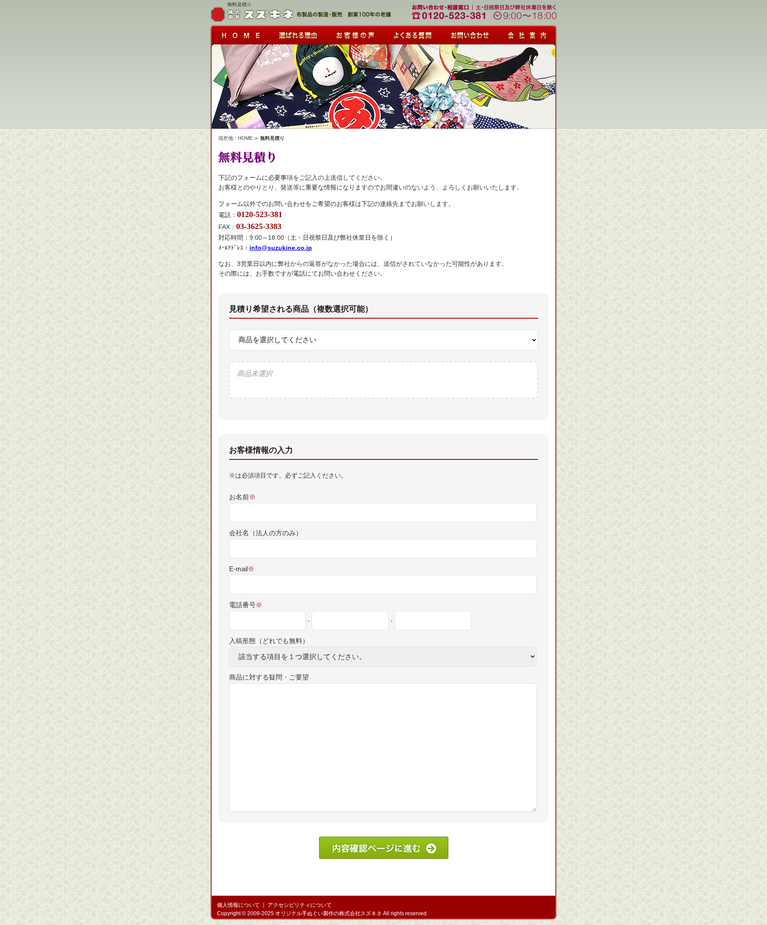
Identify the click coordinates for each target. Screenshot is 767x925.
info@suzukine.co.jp (280, 247)
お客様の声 (355, 33)
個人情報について (238, 905)
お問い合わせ (470, 33)
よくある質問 (412, 33)
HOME (245, 138)
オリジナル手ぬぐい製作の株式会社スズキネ (328, 913)
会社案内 (528, 33)
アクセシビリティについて (300, 905)
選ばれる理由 (297, 33)
